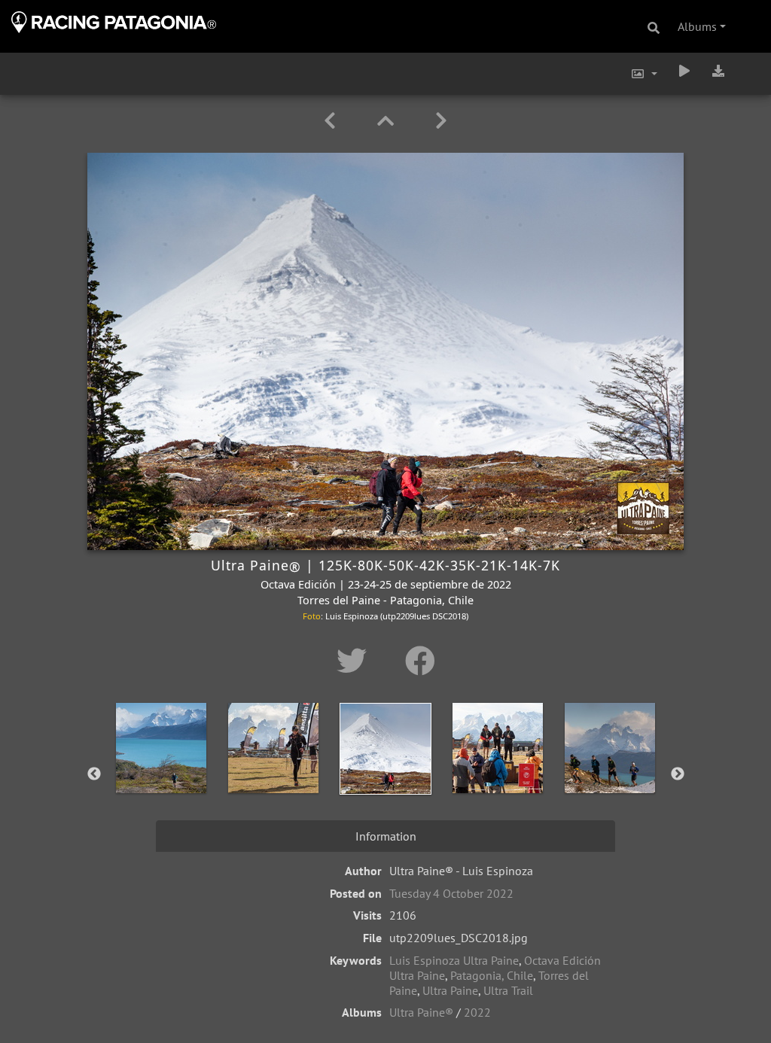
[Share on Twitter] (356, 660)
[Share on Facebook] (420, 660)
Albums (697, 26)
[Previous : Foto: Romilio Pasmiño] (332, 120)
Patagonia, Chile (491, 975)
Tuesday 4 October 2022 (451, 893)
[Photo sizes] (643, 74)
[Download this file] (718, 71)
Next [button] (677, 774)
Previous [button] (94, 774)
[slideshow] (684, 71)
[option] (161, 771)
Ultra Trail (508, 990)
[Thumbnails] (388, 120)
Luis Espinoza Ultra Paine (454, 960)
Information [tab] (385, 836)
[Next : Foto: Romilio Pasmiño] (441, 120)
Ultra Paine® (421, 1012)
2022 (477, 1012)
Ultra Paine (450, 990)
